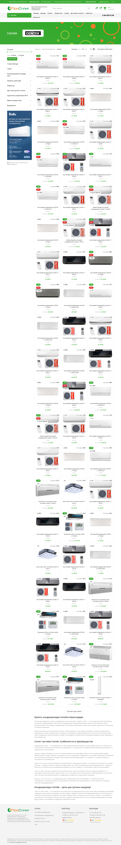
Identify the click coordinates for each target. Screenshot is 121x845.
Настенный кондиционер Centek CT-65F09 (74, 77)
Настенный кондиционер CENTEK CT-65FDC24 (100, 469)
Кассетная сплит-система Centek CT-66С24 (74, 666)
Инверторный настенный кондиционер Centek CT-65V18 (47, 437)
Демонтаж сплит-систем (42, 821)
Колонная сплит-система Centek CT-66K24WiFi (100, 698)
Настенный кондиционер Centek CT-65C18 (74, 437)
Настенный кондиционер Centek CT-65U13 (100, 371)
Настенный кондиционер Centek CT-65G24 (48, 600)
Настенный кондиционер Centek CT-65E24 (48, 469)
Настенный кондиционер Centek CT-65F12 (100, 175)
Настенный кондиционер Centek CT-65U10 (74, 339)
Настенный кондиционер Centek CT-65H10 (74, 273)
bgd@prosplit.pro (104, 1)
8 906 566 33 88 (90, 2)
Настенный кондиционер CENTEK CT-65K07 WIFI (74, 306)
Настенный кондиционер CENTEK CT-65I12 (47, 306)
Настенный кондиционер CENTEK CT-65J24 (74, 469)
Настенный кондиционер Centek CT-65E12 (74, 208)
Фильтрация (12, 59)
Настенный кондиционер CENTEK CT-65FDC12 (47, 208)
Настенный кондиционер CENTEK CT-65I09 (100, 273)
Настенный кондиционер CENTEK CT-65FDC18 (100, 404)
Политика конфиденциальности (18, 842)
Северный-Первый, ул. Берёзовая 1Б (73, 812)
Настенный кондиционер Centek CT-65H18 (48, 535)
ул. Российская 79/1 (95, 812)
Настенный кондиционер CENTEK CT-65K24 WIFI (74, 633)
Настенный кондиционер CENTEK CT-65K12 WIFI (74, 371)
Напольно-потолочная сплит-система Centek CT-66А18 (48, 502)
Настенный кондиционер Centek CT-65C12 (48, 273)
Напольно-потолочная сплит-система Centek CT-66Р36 (100, 666)
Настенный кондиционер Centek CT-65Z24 (100, 633)
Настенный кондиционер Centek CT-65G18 (74, 404)
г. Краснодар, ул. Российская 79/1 (18, 1)
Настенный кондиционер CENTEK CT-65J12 (47, 241)
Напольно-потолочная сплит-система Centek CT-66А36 (48, 698)
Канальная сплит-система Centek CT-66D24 (48, 633)
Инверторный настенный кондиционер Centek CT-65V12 (74, 241)
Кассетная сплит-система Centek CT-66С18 (47, 567)
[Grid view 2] (91, 49)
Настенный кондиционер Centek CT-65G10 (74, 175)
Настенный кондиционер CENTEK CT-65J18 (47, 404)
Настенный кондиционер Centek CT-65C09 (100, 143)
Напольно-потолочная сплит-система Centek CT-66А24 (100, 600)
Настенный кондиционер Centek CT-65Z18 (74, 567)
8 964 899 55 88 (34, 2)
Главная (36, 49)
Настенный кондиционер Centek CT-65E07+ (74, 110)
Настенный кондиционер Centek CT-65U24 (48, 666)
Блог (35, 824)
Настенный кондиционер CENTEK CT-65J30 (100, 535)
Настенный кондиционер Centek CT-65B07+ (48, 110)
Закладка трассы (39, 818)
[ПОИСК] (89, 8)
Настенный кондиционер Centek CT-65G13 (100, 241)
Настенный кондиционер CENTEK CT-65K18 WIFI (100, 567)
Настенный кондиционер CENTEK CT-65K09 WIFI (47, 339)
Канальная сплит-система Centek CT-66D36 (74, 698)
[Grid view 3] (94, 49)
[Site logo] (18, 8)
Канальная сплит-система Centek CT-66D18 (74, 535)
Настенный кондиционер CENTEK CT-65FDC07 (74, 143)
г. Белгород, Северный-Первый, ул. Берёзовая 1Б (68, 1)
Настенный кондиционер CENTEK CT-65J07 (100, 110)
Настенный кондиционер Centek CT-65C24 (100, 502)
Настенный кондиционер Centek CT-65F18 (100, 306)
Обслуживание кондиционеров (43, 815)
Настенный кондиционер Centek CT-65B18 (100, 339)
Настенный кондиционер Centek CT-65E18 (48, 371)
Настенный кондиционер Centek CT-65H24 (74, 600)
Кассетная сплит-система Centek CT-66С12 (74, 502)
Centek (48, 81)
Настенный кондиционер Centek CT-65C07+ (100, 77)
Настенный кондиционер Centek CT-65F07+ (48, 77)
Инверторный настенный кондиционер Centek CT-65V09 (100, 208)
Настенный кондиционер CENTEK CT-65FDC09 (47, 175)
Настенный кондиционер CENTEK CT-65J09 (47, 143)
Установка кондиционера (42, 812)
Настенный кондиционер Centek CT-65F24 (100, 437)
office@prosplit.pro (46, 1)
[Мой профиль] (113, 2)
